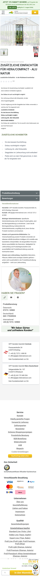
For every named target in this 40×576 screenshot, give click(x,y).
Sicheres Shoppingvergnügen (20, 432)
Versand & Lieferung (20, 422)
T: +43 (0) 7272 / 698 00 (17, 353)
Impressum (20, 512)
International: (8, 319)
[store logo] (18, 12)
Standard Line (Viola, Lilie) (20, 531)
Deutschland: (8, 313)
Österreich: (7, 308)
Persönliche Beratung (20, 435)
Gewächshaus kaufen (20, 528)
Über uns (20, 502)
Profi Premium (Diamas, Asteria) (20, 550)
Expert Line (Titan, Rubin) (20, 538)
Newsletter (20, 429)
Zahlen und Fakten (20, 508)
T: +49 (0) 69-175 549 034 (18, 375)
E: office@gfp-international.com (20, 356)
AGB (20, 445)
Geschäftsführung (20, 505)
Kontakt (20, 416)
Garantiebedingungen (20, 524)
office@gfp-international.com (17, 212)
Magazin (20, 448)
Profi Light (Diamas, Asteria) (20, 547)
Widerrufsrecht (20, 442)
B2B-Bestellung (20, 439)
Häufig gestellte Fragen (20, 419)
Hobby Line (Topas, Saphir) (20, 535)
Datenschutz (20, 515)
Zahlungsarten (20, 425)
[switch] (35, 573)
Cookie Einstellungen (20, 452)
